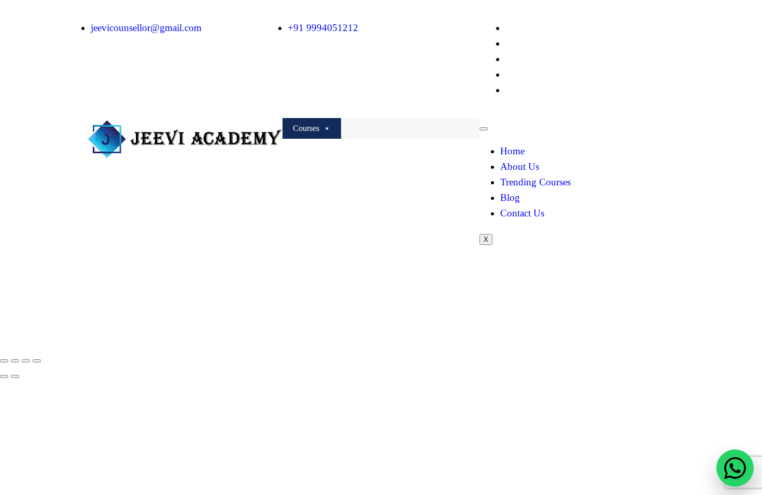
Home (512, 150)
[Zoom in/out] (4, 360)
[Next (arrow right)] (15, 376)
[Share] (26, 360)
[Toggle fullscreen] (15, 360)
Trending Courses (535, 182)
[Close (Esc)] (37, 360)
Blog (510, 197)
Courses (306, 128)
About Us (519, 166)
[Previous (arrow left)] (4, 376)
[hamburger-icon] (483, 128)
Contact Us (522, 213)
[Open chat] (735, 468)
